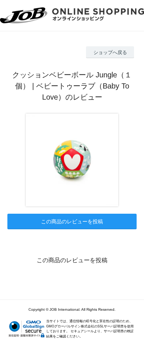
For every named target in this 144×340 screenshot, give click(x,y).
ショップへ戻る (110, 52)
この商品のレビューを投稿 (72, 221)
